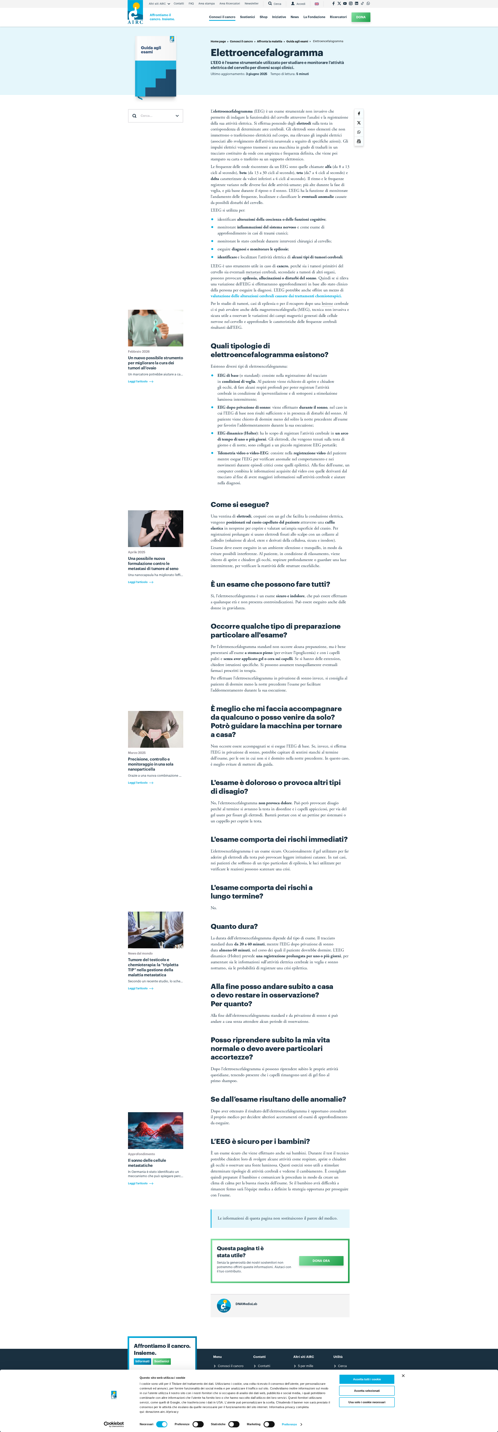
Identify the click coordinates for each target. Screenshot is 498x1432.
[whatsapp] (368, 4)
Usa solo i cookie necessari (366, 1402)
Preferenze (289, 1424)
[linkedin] (356, 4)
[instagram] (351, 4)
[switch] (198, 1424)
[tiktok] (362, 4)
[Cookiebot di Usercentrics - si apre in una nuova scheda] (114, 1424)
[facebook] (333, 4)
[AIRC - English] (317, 4)
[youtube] (345, 4)
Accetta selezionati (367, 1390)
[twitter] (339, 4)
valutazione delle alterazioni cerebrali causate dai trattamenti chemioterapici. (276, 296)
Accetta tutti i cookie (367, 1379)
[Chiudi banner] (403, 1375)
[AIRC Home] (135, 13)
